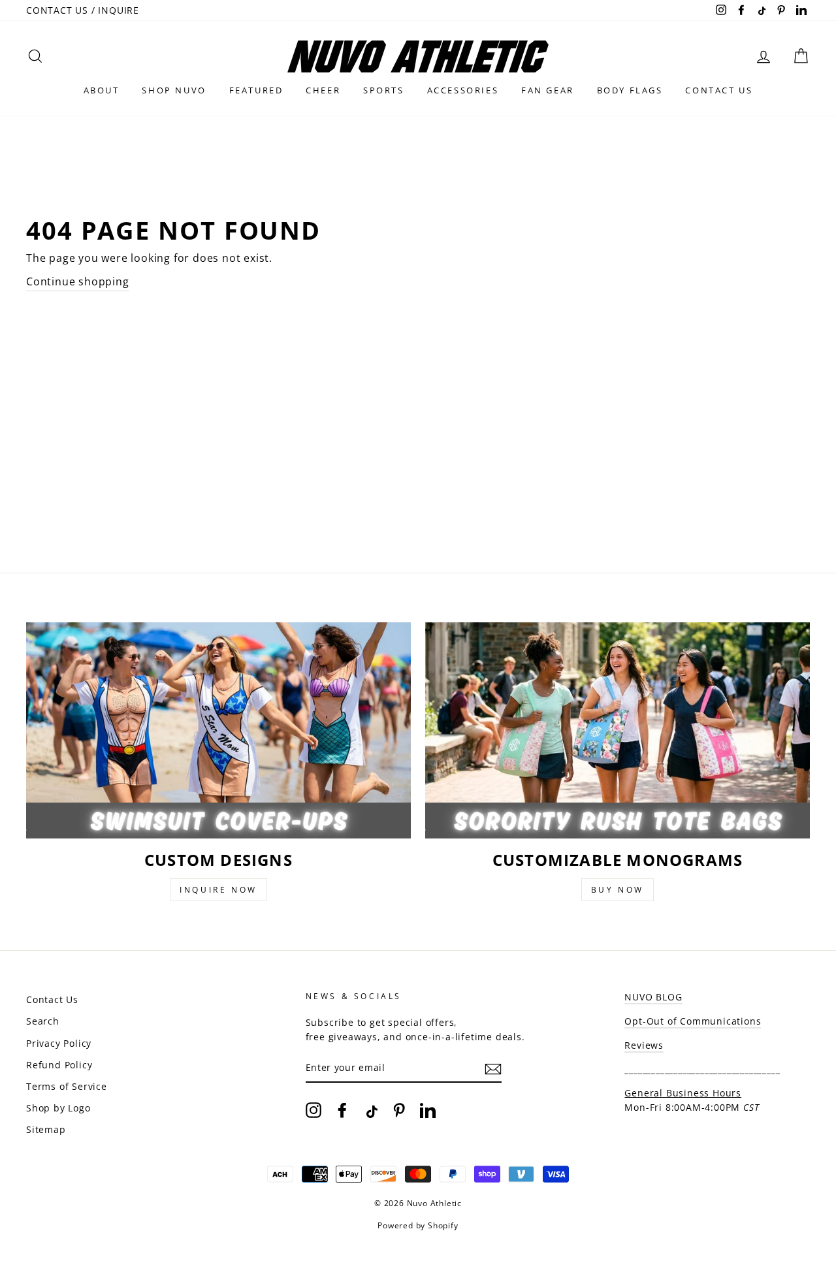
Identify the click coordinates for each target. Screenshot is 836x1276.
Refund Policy (59, 1065)
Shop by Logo (58, 1108)
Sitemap (46, 1129)
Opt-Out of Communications (692, 1021)
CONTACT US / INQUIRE (82, 10)
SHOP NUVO (174, 90)
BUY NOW (617, 889)
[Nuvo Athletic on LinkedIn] (428, 1110)
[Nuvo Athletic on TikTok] (370, 1110)
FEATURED (256, 90)
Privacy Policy (58, 1043)
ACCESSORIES (463, 90)
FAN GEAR (547, 90)
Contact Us (52, 999)
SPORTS (383, 90)
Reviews (644, 1045)
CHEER (323, 90)
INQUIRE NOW (218, 889)
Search (42, 1021)
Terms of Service (66, 1086)
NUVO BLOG (653, 997)
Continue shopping (77, 281)
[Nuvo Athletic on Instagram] (313, 1110)
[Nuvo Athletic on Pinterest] (399, 1110)
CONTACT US (718, 90)
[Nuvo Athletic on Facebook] (342, 1110)
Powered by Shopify (418, 1225)
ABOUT (102, 90)
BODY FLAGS (630, 90)
